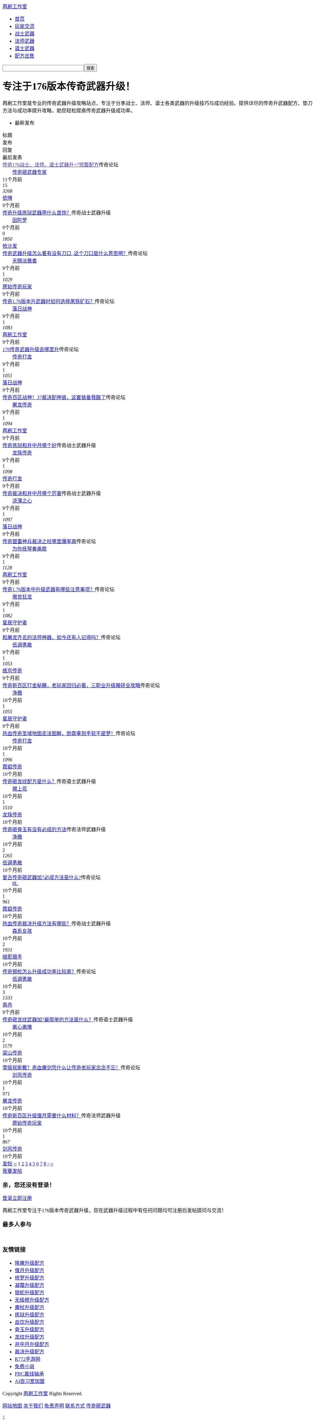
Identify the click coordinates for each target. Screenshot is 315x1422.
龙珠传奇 (22, 452)
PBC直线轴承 (29, 1373)
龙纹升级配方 (29, 1337)
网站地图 (12, 1405)
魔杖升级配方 (29, 1307)
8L (15, 883)
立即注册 (22, 1198)
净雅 (17, 692)
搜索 (90, 68)
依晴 (7, 198)
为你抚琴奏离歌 (29, 548)
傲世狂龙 (22, 596)
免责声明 (54, 1405)
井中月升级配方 (32, 1344)
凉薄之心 (22, 500)
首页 (20, 19)
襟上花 (19, 788)
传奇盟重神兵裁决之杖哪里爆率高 (39, 541)
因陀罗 (19, 220)
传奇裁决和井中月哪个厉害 (32, 493)
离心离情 (22, 1027)
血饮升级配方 (29, 1322)
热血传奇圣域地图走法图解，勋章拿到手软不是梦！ (59, 733)
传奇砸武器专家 (29, 172)
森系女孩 (22, 931)
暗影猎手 (12, 956)
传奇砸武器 (98, 1405)
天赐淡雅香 (24, 260)
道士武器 (24, 48)
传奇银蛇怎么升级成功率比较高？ (39, 971)
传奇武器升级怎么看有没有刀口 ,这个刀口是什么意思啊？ (65, 253)
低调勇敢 (22, 644)
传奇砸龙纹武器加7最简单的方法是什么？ (48, 1019)
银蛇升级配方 (29, 1292)
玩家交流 (24, 26)
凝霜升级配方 (29, 1285)
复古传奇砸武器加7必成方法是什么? (41, 877)
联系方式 (75, 1405)
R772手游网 (27, 1359)
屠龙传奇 (22, 404)
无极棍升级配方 (32, 1300)
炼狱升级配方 (29, 1314)
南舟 (7, 1004)
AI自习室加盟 (30, 1381)
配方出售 (24, 55)
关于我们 (33, 1405)
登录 (7, 1198)
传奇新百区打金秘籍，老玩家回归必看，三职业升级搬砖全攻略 (71, 685)
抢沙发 (9, 246)
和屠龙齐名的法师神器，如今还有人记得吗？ (51, 637)
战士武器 (24, 33)
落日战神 (22, 308)
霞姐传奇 (12, 766)
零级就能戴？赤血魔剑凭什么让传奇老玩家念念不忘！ (61, 1067)
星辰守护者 (14, 622)
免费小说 (24, 1366)
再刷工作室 (14, 6)
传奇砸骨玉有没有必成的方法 (34, 829)
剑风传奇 (22, 1075)
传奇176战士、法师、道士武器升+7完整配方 (50, 164)
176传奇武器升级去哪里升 (30, 349)
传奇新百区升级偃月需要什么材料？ (41, 1115)
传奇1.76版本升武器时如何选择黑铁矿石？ (48, 301)
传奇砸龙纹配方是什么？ (29, 781)
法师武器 (24, 41)
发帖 (7, 1163)
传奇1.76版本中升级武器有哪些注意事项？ (48, 589)
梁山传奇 (12, 1052)
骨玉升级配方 (29, 1329)
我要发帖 (12, 1171)
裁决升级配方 (29, 1351)
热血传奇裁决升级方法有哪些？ (36, 923)
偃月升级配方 (29, 1270)
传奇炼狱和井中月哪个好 (29, 445)
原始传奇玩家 (17, 286)
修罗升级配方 (29, 1277)
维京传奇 (12, 670)
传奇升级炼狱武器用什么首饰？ (36, 212)
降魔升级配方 (29, 1263)
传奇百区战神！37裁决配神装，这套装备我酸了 (54, 397)
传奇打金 (22, 356)
